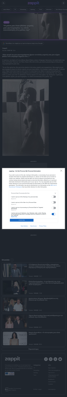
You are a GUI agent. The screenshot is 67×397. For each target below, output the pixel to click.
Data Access (33, 226)
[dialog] (33, 198)
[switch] (54, 197)
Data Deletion (24, 226)
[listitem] (33, 193)
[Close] (61, 171)
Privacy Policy (42, 226)
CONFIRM (22, 220)
